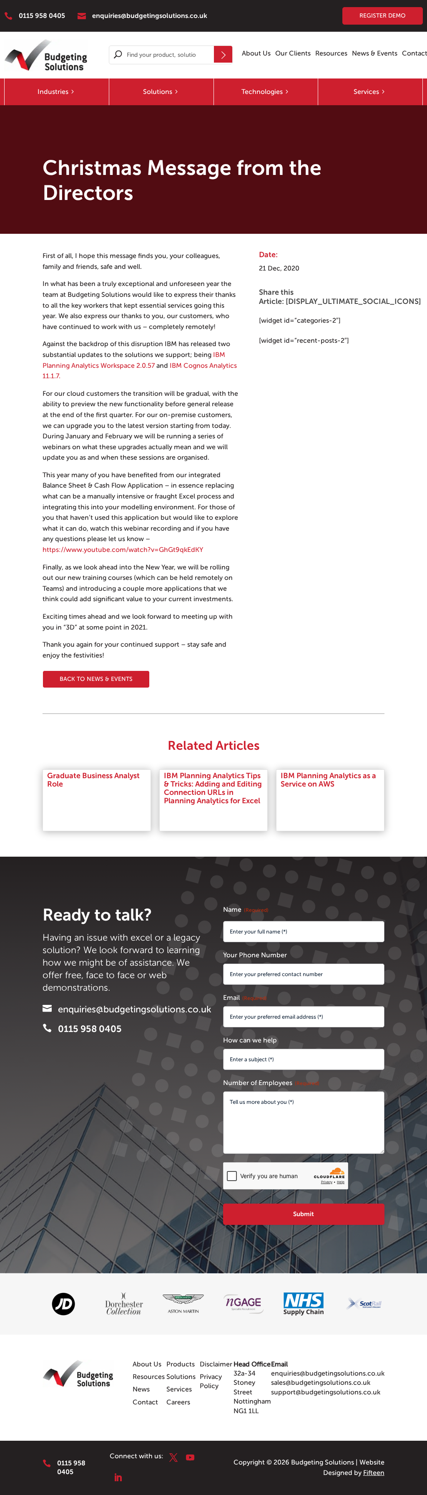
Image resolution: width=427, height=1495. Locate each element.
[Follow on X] (173, 1457)
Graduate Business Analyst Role (93, 780)
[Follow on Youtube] (190, 1457)
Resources (331, 54)
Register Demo (382, 16)
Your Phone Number (255, 955)
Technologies (262, 92)
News (141, 1389)
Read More (74, 801)
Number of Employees (271, 1083)
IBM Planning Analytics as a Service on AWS (328, 780)
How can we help (250, 1040)
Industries (53, 92)
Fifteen (373, 1473)
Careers (178, 1402)
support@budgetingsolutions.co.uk (325, 1392)
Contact (145, 1402)
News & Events (374, 54)
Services (366, 92)
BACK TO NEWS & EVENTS (96, 679)
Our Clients (293, 54)
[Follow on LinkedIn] (118, 1477)
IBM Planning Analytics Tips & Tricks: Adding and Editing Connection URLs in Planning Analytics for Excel (213, 788)
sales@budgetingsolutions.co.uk (320, 1382)
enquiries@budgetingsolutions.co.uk (327, 1373)
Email (245, 998)
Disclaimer (216, 1364)
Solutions (157, 92)
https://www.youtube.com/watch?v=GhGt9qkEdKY (123, 550)
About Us (256, 54)
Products (180, 1364)
